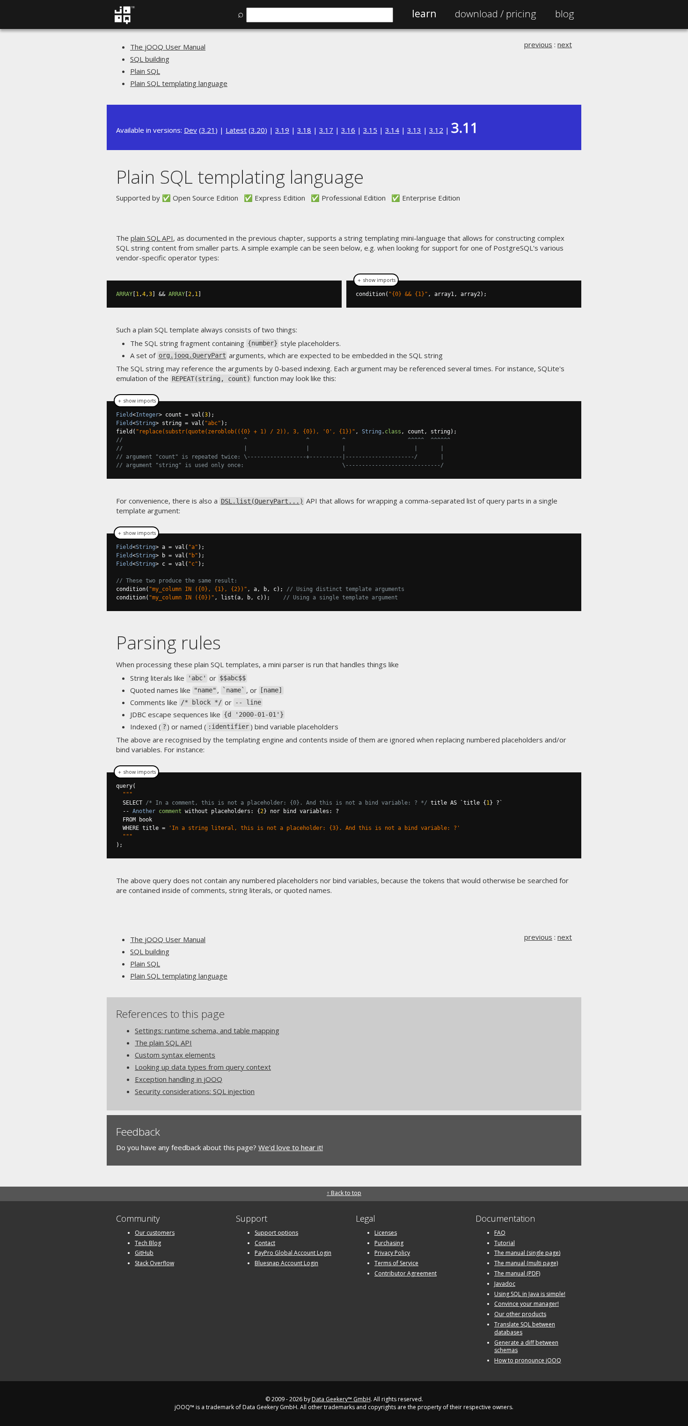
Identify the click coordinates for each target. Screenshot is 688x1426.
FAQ (499, 1233)
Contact (265, 1243)
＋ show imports (376, 280)
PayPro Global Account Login (293, 1253)
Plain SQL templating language (178, 83)
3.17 (326, 130)
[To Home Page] (124, 22)
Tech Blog (148, 1243)
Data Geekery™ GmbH (341, 1399)
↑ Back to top (344, 1193)
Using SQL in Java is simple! (529, 1294)
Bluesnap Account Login (286, 1263)
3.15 (370, 130)
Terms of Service (396, 1263)
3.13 (414, 130)
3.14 (392, 130)
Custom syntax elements (175, 1054)
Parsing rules (168, 642)
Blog (564, 13)
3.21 (208, 130)
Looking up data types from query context (203, 1067)
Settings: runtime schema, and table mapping (207, 1030)
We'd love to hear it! (290, 1147)
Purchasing (388, 1243)
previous (538, 44)
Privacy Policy (392, 1253)
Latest (236, 130)
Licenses (385, 1233)
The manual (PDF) (517, 1273)
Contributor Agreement (405, 1273)
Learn (424, 13)
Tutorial (504, 1243)
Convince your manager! (526, 1304)
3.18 (304, 130)
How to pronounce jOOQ (527, 1360)
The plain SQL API (163, 1042)
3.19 (282, 130)
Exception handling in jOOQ (178, 1079)
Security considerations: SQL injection (195, 1091)
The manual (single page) (527, 1253)
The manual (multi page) (526, 1263)
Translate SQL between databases (524, 1328)
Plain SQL (145, 71)
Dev (190, 130)
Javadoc (504, 1284)
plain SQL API (152, 238)
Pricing (495, 13)
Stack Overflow (154, 1263)
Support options (276, 1233)
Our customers (155, 1233)
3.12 (436, 130)
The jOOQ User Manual (167, 46)
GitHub (144, 1253)
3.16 (348, 130)
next (564, 44)
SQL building (149, 59)
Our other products (520, 1314)
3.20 (258, 130)
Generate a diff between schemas (526, 1346)
